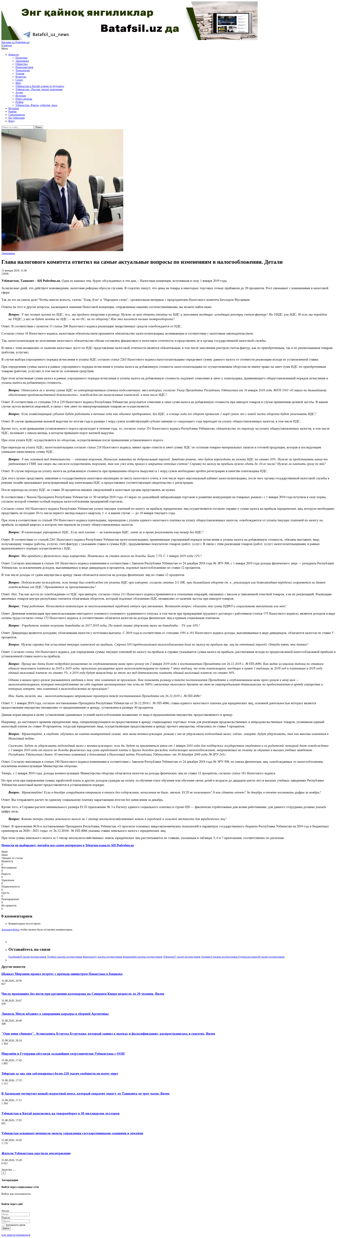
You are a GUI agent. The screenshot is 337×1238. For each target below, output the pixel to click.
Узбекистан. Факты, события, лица (36, 105)
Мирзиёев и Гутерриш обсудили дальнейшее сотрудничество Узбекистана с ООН (63, 1053)
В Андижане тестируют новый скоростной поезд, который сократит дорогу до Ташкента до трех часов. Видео (85, 1093)
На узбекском (16, 117)
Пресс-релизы (23, 98)
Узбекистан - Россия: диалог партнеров (38, 89)
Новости (13, 54)
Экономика (22, 60)
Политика (21, 57)
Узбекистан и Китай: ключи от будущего (39, 86)
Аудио (19, 92)
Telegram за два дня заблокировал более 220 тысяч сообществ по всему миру (59, 1073)
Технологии (22, 70)
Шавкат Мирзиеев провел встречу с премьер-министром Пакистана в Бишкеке (62, 974)
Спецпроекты (16, 114)
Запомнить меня (15, 1224)
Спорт (19, 79)
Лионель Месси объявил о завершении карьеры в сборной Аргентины (55, 1014)
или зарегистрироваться (15, 1234)
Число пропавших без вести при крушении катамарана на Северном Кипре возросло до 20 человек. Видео (82, 994)
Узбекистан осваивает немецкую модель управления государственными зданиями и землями (72, 1133)
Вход (11, 120)
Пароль (5, 1217)
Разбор (19, 102)
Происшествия (24, 67)
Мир (18, 83)
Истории (20, 95)
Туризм (19, 73)
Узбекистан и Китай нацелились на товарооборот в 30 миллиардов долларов (60, 1113)
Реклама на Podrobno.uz (15, 42)
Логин (5, 1210)
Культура (20, 76)
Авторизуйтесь (10, 929)
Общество (21, 64)
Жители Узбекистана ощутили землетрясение (36, 1153)
